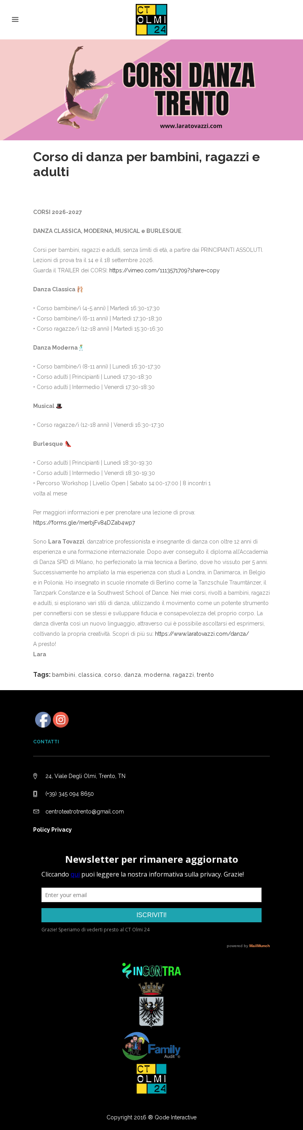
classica (89, 675)
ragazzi (183, 675)
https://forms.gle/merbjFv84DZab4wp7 (84, 522)
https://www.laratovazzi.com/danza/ (202, 634)
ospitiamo (85, 184)
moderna (157, 675)
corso (112, 675)
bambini (63, 675)
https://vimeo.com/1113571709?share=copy (164, 270)
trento (205, 675)
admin (116, 184)
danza (132, 675)
